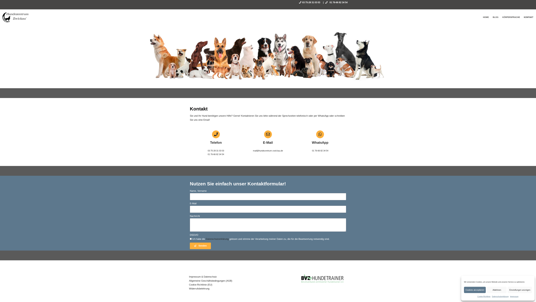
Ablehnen (497, 290)
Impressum (514, 297)
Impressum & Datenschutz (203, 276)
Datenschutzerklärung (500, 297)
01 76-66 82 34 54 (339, 2)
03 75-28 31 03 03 (311, 2)
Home (486, 17)
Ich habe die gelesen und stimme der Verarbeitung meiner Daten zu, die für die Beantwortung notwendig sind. (261, 239)
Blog (495, 17)
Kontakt (528, 17)
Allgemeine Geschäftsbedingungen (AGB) (210, 280)
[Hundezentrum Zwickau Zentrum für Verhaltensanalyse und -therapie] (15, 17)
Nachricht (195, 216)
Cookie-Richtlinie (483, 297)
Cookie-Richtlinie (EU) (200, 284)
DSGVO (194, 235)
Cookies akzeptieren (475, 290)
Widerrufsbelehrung (199, 288)
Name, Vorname (198, 191)
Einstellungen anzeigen (519, 290)
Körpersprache (511, 17)
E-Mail (193, 203)
